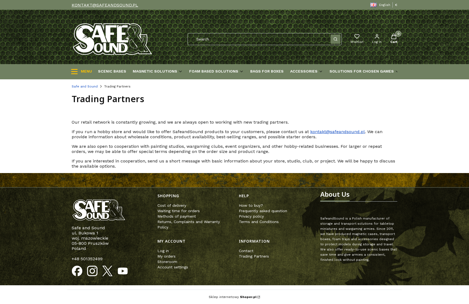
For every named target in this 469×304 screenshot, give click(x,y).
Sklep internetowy (232, 297)
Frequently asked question (263, 211)
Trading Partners (254, 256)
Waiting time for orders (178, 211)
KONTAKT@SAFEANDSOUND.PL (105, 5)
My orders (166, 256)
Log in (163, 251)
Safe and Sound (85, 86)
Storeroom (167, 261)
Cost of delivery (171, 205)
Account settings (172, 267)
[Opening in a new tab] (77, 271)
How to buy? (251, 205)
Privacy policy (251, 216)
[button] (335, 39)
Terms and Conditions (259, 222)
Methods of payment (176, 216)
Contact (246, 251)
